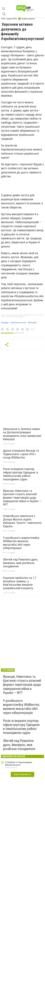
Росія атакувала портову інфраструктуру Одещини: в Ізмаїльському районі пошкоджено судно (20, 474)
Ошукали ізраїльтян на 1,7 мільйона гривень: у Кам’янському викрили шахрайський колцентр (19, 583)
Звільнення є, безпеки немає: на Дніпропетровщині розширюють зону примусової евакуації (22, 434)
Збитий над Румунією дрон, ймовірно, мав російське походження (20, 563)
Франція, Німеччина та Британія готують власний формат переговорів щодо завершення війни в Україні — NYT (22, 497)
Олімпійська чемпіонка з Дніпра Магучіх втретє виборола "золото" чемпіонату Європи (22, 521)
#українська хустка (18, 322)
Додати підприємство (22, 774)
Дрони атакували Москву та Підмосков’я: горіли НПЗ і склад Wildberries (21, 454)
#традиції (5, 322)
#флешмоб (32, 322)
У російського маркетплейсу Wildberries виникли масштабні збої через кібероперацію (21, 543)
